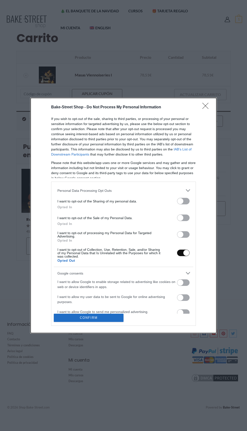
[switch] (183, 201)
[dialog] (123, 215)
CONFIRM (89, 318)
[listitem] (123, 190)
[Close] (207, 107)
